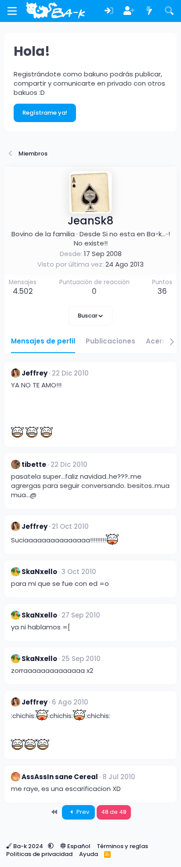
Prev (82, 812)
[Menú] (12, 11)
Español (78, 846)
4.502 (23, 291)
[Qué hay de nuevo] (149, 11)
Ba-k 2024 (28, 846)
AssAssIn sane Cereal (60, 776)
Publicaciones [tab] (110, 341)
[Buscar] (169, 11)
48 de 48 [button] (114, 812)
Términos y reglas (122, 846)
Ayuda (88, 854)
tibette (34, 464)
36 (162, 291)
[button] (50, 846)
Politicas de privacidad (39, 854)
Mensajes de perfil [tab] (43, 341)
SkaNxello (39, 571)
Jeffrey (34, 373)
